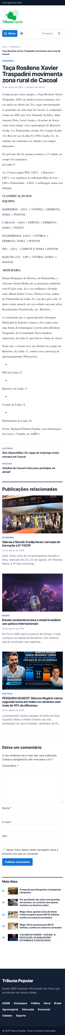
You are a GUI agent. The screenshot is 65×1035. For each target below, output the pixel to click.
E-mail (7, 822)
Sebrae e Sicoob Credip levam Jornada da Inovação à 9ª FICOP (31, 543)
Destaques (20, 1003)
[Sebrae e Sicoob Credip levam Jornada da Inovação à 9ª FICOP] (32, 514)
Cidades (7, 1015)
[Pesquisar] (59, 33)
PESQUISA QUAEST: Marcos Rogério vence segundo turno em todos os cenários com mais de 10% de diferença (32, 701)
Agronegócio (10, 1009)
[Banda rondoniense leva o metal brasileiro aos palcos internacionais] (32, 593)
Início (4, 46)
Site (4, 836)
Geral (47, 1003)
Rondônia (14, 46)
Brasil (6, 615)
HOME (6, 1003)
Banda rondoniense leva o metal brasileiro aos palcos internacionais (31, 621)
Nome (6, 808)
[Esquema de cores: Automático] (22, 34)
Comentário (10, 765)
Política (7, 693)
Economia (8, 537)
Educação (28, 1009)
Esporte (21, 1015)
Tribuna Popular (17, 980)
